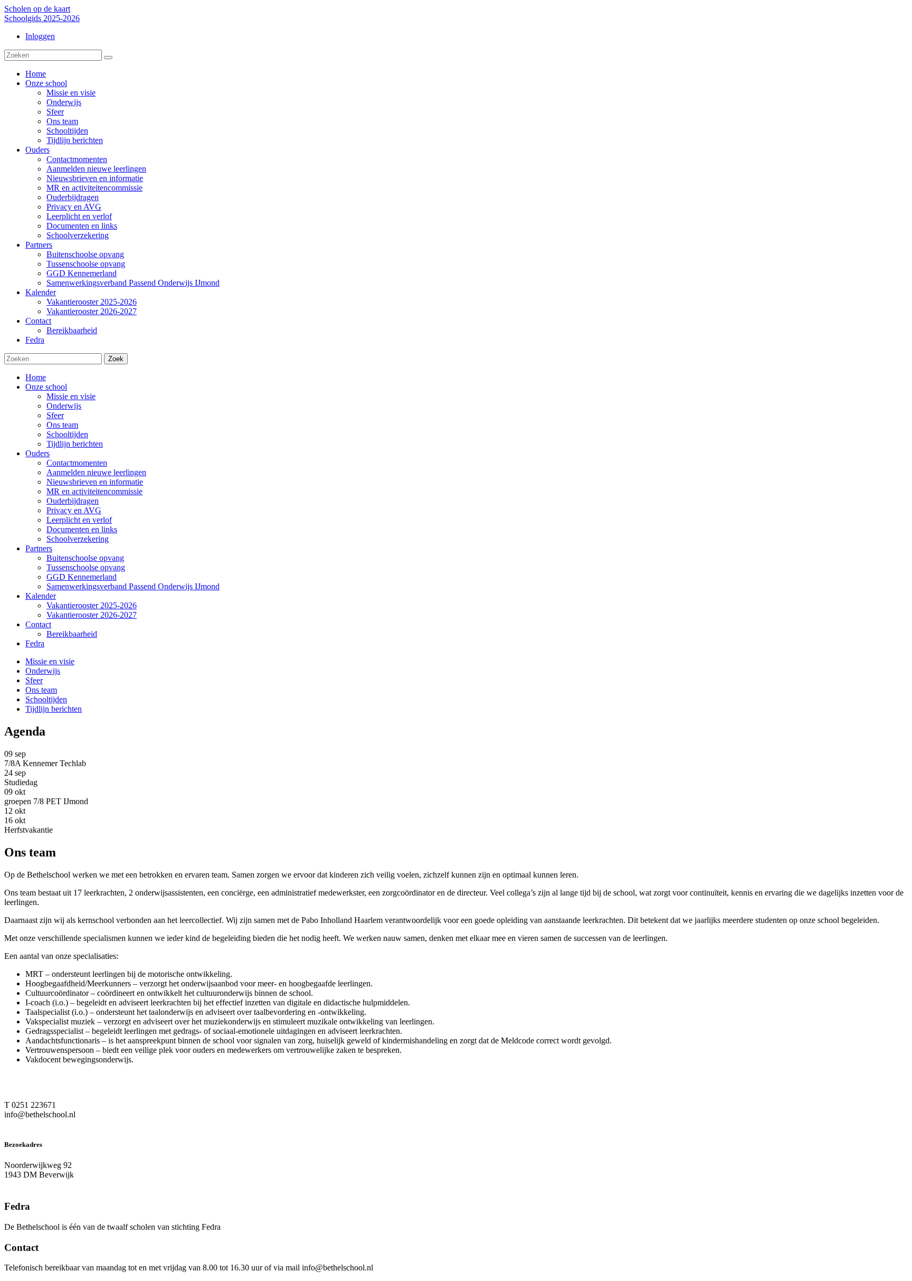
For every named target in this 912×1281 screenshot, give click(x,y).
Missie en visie (71, 396)
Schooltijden (67, 434)
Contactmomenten (76, 462)
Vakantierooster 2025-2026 (91, 605)
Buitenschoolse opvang (85, 557)
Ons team (62, 424)
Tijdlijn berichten (74, 443)
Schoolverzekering (77, 538)
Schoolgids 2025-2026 (42, 18)
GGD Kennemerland (81, 576)
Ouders (37, 453)
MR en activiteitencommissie (94, 491)
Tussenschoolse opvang (85, 567)
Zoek (116, 359)
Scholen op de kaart (37, 8)
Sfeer (55, 415)
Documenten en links (81, 529)
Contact (38, 624)
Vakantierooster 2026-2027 (91, 614)
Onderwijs (63, 405)
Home (35, 377)
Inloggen (40, 36)
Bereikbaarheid (71, 633)
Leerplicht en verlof (79, 519)
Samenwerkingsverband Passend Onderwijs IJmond (133, 586)
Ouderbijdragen (72, 500)
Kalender (40, 595)
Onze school (46, 386)
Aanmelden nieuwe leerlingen (96, 472)
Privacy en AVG (73, 510)
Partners (38, 548)
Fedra (34, 643)
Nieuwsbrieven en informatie (94, 481)
